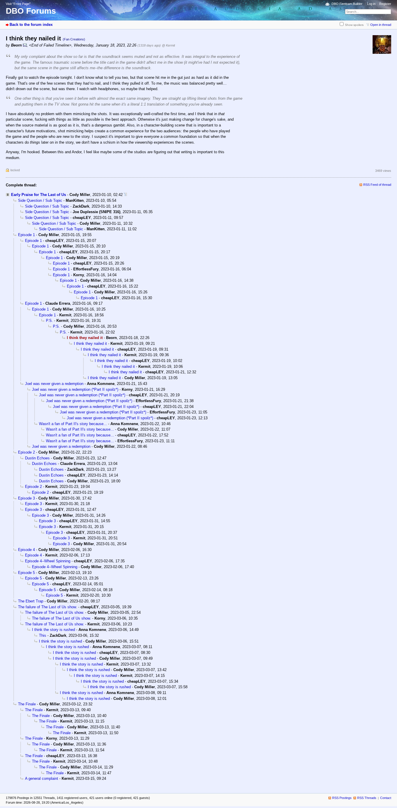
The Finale (27, 704)
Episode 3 (26, 498)
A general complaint (41, 778)
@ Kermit (168, 45)
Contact (385, 798)
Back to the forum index (31, 24)
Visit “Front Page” (18, 4)
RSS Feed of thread (377, 184)
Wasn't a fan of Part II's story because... (73, 424)
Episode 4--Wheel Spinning (47, 561)
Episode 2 (26, 452)
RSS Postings (342, 798)
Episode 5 (26, 572)
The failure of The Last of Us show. (47, 607)
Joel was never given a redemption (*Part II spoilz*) (75, 389)
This (42, 635)
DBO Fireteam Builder (347, 4)
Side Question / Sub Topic (40, 200)
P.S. (49, 320)
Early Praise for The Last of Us (38, 194)
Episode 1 (26, 235)
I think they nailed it (90, 343)
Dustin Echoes (37, 458)
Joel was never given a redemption (54, 383)
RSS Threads (366, 798)
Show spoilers (354, 24)
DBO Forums (31, 10)
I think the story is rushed (53, 629)
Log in (371, 4)
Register (385, 4)
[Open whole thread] (125, 194)
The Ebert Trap (30, 601)
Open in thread (380, 24)
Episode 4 (26, 549)
